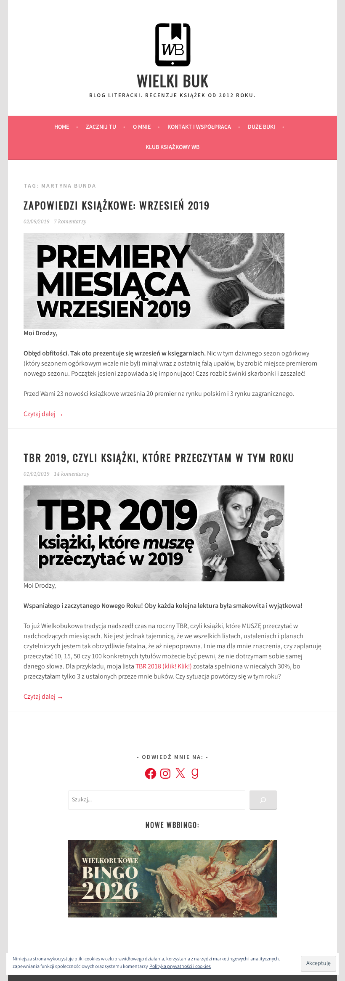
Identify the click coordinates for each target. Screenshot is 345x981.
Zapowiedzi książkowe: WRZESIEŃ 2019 (117, 204)
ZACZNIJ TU (101, 127)
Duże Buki (261, 127)
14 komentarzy (71, 474)
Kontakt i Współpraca (199, 127)
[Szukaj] (263, 800)
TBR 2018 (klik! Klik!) (163, 667)
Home (61, 127)
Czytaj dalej (44, 414)
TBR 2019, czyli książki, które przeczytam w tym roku (159, 457)
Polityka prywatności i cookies (180, 966)
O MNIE (142, 127)
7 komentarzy (70, 222)
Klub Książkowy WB (172, 147)
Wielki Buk (173, 80)
